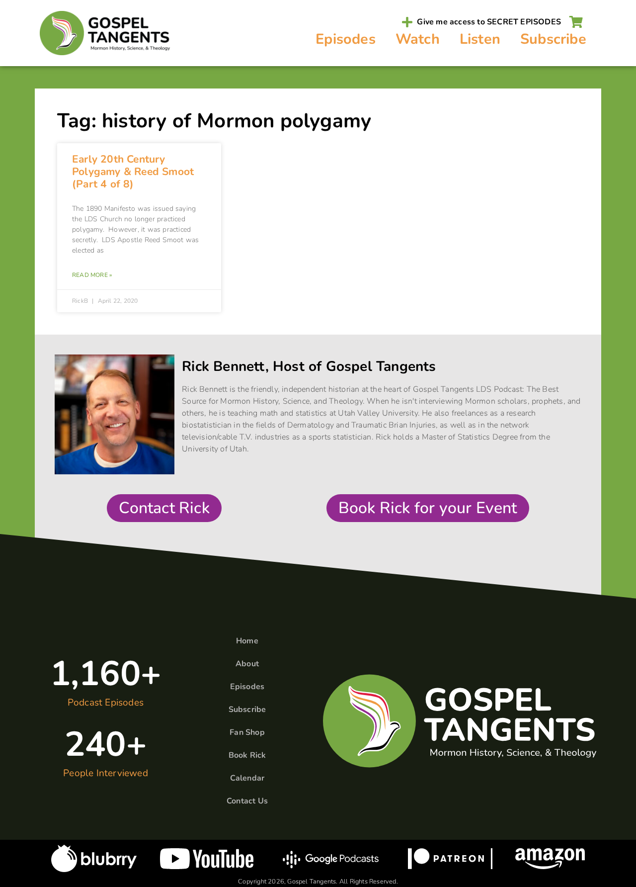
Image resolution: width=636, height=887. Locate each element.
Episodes (346, 39)
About (247, 663)
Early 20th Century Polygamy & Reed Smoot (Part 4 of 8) (133, 171)
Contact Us (247, 801)
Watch (418, 39)
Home (247, 640)
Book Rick (247, 755)
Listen (480, 39)
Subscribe (553, 39)
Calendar (247, 778)
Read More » (92, 275)
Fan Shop (247, 732)
